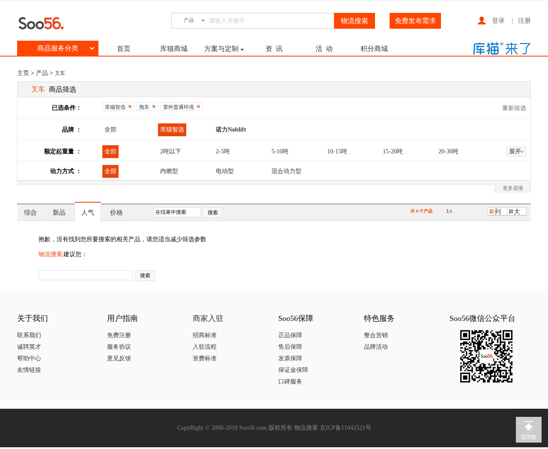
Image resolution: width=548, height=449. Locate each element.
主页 (23, 73)
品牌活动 (376, 347)
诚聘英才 (29, 347)
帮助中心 (29, 358)
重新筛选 (514, 108)
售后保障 (290, 347)
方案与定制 (221, 48)
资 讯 (274, 48)
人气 (87, 212)
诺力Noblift (231, 129)
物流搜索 (51, 254)
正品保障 (290, 335)
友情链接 (29, 370)
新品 (59, 212)
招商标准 (205, 335)
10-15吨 (337, 151)
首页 (124, 48)
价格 (116, 212)
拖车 (144, 107)
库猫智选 (115, 107)
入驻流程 (205, 347)
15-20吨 (393, 151)
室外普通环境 (178, 107)
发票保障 (290, 358)
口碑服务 (290, 381)
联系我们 (29, 335)
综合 (30, 212)
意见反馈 (119, 358)
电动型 (225, 171)
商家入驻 (208, 318)
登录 (498, 20)
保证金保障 (293, 370)
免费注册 (119, 335)
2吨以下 (170, 151)
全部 (110, 129)
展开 (515, 151)
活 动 (324, 48)
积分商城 (374, 48)
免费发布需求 (415, 20)
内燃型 (169, 171)
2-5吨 (223, 151)
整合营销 (376, 335)
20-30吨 (448, 151)
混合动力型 (286, 171)
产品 (42, 73)
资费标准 (205, 358)
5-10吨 (280, 151)
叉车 (60, 73)
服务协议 (119, 347)
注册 (524, 20)
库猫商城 (174, 48)
